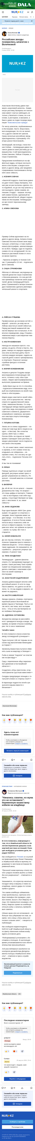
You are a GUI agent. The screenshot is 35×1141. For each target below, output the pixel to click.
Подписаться (17, 973)
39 (31, 1010)
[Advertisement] (17, 90)
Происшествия (7, 786)
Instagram (19, 775)
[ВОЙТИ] (32, 12)
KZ (28, 12)
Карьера (14, 17)
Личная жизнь (23, 17)
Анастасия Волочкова (10, 706)
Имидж (11, 28)
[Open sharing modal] (22, 760)
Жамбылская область (9, 994)
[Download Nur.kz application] (17, 4)
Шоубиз (5, 17)
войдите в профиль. (21, 743)
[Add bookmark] (31, 759)
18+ (19, 994)
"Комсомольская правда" (17, 123)
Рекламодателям (17, 1127)
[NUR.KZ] (17, 12)
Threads (20, 857)
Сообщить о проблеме (17, 1121)
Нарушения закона (20, 786)
